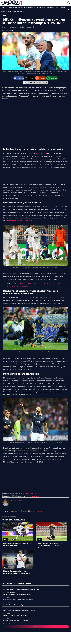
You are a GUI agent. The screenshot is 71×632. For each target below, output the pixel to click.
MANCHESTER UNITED (53, 7)
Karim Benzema (41, 153)
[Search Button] (68, 3)
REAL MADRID (32, 7)
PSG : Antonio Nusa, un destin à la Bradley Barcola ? (17, 594)
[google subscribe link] (14, 511)
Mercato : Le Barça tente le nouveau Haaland (15, 620)
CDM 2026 (11, 7)
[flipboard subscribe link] (31, 511)
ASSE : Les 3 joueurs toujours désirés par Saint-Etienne (18, 599)
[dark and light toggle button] (68, 9)
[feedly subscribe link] (23, 511)
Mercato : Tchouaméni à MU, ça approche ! (15, 615)
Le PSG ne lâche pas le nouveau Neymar (14, 605)
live (15, 584)
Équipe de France (32, 493)
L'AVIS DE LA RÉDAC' (18, 11)
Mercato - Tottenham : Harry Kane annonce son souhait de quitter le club (16, 572)
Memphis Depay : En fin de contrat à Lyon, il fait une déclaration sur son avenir (49, 545)
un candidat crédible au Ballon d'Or (18, 221)
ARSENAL (4, 11)
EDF (16, 7)
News (5, 539)
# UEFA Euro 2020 (9, 516)
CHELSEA (62, 7)
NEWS (5, 15)
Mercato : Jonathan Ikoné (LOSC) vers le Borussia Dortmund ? (17, 544)
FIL (4, 584)
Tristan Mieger (9, 30)
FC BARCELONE (41, 7)
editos (28, 584)
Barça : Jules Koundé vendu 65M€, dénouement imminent (19, 610)
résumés (21, 584)
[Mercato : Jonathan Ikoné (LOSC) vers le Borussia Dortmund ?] (17, 531)
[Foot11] (11, 2)
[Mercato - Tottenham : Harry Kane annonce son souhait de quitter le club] (17, 559)
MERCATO (4, 7)
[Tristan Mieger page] (5, 502)
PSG (19, 7)
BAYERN (10, 11)
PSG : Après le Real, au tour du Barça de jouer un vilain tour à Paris (21, 589)
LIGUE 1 (23, 7)
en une (9, 584)
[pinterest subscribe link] (41, 511)
